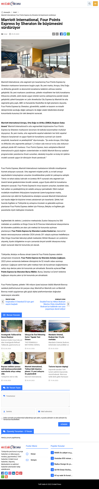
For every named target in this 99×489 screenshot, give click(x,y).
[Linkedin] (13, 473)
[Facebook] (2, 473)
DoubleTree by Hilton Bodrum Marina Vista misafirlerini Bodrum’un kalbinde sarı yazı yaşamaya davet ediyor (52, 305)
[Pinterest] (20, 473)
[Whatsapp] (2, 476)
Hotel (15, 12)
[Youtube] (17, 473)
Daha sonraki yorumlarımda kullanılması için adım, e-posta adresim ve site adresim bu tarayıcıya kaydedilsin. (35, 418)
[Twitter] (6, 473)
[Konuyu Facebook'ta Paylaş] (61, 34)
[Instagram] (9, 473)
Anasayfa (7, 12)
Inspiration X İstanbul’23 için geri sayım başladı (20, 302)
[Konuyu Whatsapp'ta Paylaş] (68, 34)
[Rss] (6, 476)
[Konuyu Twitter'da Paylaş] (64, 34)
